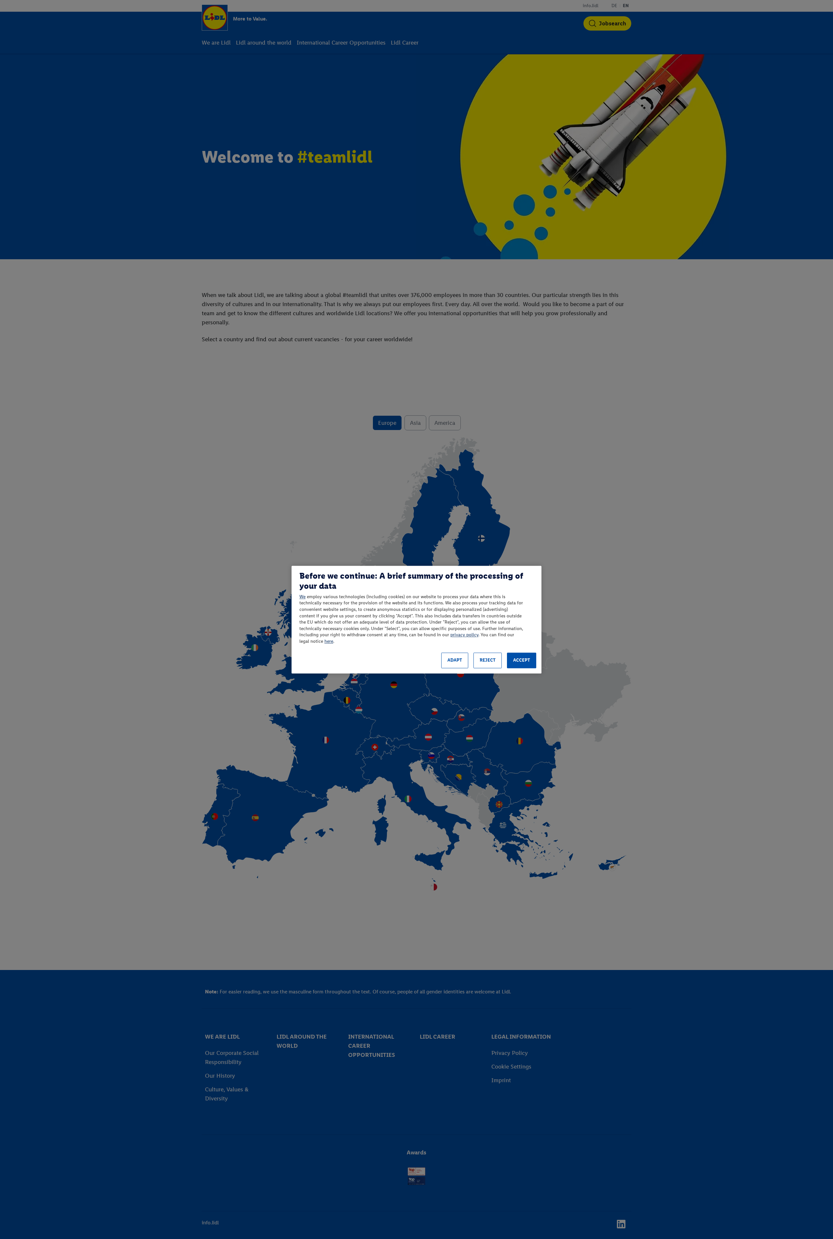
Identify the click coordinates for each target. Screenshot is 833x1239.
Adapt (454, 660)
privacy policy (464, 635)
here (328, 641)
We (302, 596)
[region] (416, 619)
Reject (488, 660)
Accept (521, 660)
